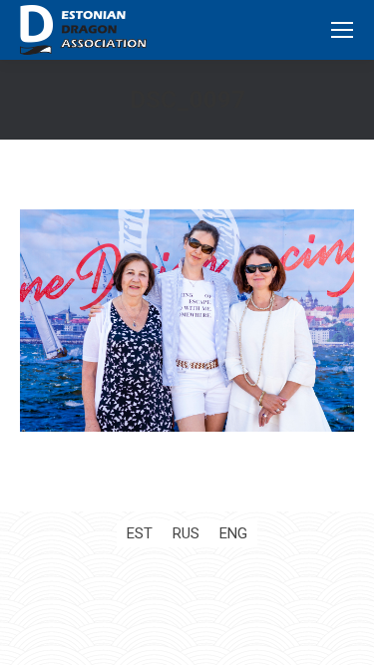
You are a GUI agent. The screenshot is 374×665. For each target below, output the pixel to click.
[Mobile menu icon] (342, 30)
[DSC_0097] (187, 320)
